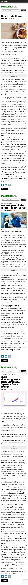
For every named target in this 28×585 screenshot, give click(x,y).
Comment (4, 188)
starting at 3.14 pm (16, 171)
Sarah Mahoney (6, 21)
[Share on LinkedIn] (6, 185)
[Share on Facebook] (2, 185)
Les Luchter (5, 389)
